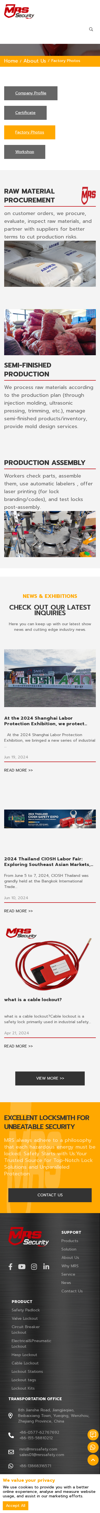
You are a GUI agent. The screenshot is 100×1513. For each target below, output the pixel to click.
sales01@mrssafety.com (41, 1455)
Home (11, 61)
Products (69, 1241)
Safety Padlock (26, 1310)
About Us (34, 61)
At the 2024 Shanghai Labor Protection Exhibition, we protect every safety (44, 721)
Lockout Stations (27, 1371)
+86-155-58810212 (36, 1438)
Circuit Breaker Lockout (26, 1329)
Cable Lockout (25, 1363)
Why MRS (70, 1266)
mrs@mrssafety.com (38, 1449)
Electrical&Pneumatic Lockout (31, 1343)
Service (68, 1274)
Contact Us (72, 1291)
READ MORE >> (18, 770)
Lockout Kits (23, 1388)
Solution (68, 1249)
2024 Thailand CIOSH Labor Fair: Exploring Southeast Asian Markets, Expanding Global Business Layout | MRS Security (47, 861)
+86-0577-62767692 (39, 1432)
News (66, 1283)
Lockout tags (24, 1380)
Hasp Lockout (24, 1355)
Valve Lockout (25, 1318)
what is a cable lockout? (33, 1000)
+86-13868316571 (35, 1466)
